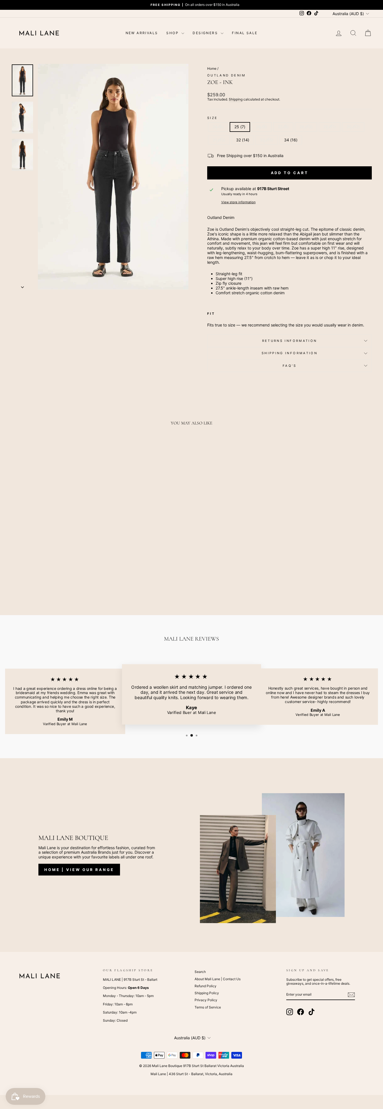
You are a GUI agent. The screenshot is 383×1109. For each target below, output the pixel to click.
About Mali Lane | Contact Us (218, 979)
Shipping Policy (207, 993)
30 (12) (353, 126)
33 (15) (266, 139)
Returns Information (289, 341)
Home (211, 68)
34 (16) (290, 139)
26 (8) (261, 126)
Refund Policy (205, 986)
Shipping (236, 99)
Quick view (54, 562)
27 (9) (283, 126)
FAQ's (289, 366)
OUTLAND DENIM (226, 75)
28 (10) (306, 126)
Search (200, 972)
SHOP (173, 33)
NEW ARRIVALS (142, 33)
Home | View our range (79, 869)
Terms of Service (208, 1007)
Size (212, 118)
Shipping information (289, 353)
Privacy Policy (206, 1000)
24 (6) (218, 126)
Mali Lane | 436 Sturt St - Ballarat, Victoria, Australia (191, 1074)
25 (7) (239, 126)
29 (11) (329, 126)
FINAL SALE (244, 33)
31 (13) (219, 139)
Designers (206, 33)
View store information (238, 202)
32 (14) (242, 139)
